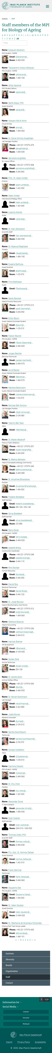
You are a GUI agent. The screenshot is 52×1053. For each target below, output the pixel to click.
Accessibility (40, 1042)
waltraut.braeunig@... (25, 632)
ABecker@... (21, 377)
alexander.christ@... (24, 808)
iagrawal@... (21, 92)
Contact (9, 983)
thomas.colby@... (23, 841)
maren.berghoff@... (24, 450)
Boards (9, 965)
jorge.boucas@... (23, 612)
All (18, 38)
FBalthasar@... (22, 288)
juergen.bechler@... (24, 360)
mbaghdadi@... (22, 253)
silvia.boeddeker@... (24, 520)
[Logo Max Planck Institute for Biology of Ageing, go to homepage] (21, 6)
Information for (11, 1002)
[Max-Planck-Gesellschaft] (15, 1035)
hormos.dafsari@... (24, 859)
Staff (8, 977)
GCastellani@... (22, 756)
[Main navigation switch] (47, 6)
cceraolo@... (21, 773)
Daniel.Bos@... (22, 591)
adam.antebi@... (23, 185)
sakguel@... (21, 110)
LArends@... (21, 219)
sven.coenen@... (23, 825)
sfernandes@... (22, 933)
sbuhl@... (20, 687)
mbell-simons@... (23, 412)
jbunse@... (20, 721)
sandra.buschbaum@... (26, 739)
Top (47, 999)
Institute (10, 953)
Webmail (26, 1024)
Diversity (10, 959)
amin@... (20, 127)
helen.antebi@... (23, 202)
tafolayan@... (22, 74)
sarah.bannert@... (23, 308)
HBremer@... (21, 648)
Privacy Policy (23, 1042)
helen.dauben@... (23, 912)
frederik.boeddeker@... (25, 504)
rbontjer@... (21, 574)
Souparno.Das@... (24, 894)
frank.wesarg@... (23, 877)
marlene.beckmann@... (26, 394)
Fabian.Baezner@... (24, 342)
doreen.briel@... (22, 666)
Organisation (12, 971)
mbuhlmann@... (23, 703)
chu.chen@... (21, 791)
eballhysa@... (22, 271)
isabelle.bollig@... (23, 558)
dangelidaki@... (22, 148)
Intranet (26, 1018)
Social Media (10, 1006)
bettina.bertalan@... (24, 469)
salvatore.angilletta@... (26, 168)
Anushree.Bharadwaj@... (26, 486)
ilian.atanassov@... (24, 235)
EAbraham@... (22, 57)
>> (35, 940)
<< (16, 940)
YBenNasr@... (22, 430)
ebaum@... (20, 325)
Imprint (9, 1042)
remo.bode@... (22, 537)
